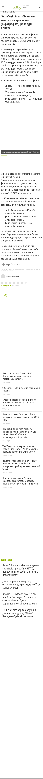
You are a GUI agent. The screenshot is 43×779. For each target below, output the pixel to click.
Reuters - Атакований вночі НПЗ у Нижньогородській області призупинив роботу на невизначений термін (21, 465)
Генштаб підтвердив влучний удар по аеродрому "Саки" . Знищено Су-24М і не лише (19, 613)
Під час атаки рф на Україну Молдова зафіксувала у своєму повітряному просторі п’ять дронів (20, 481)
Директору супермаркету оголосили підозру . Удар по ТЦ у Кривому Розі (21, 584)
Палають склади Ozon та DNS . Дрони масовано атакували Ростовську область (18, 376)
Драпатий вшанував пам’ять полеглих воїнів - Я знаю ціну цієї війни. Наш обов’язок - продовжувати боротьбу (19, 433)
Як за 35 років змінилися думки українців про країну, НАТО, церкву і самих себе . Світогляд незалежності (20, 570)
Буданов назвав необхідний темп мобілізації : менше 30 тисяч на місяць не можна (19, 402)
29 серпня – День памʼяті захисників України (21, 389)
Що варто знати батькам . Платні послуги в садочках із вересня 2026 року (20, 417)
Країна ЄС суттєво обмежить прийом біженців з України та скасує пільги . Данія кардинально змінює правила (19, 598)
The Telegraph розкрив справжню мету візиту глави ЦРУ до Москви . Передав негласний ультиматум (20, 449)
